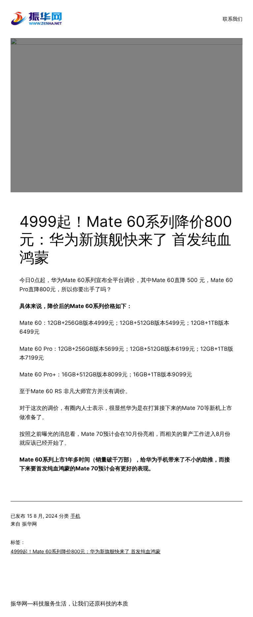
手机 (75, 516)
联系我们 (232, 19)
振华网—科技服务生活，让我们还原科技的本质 (69, 603)
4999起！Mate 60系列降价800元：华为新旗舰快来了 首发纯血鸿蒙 (85, 551)
